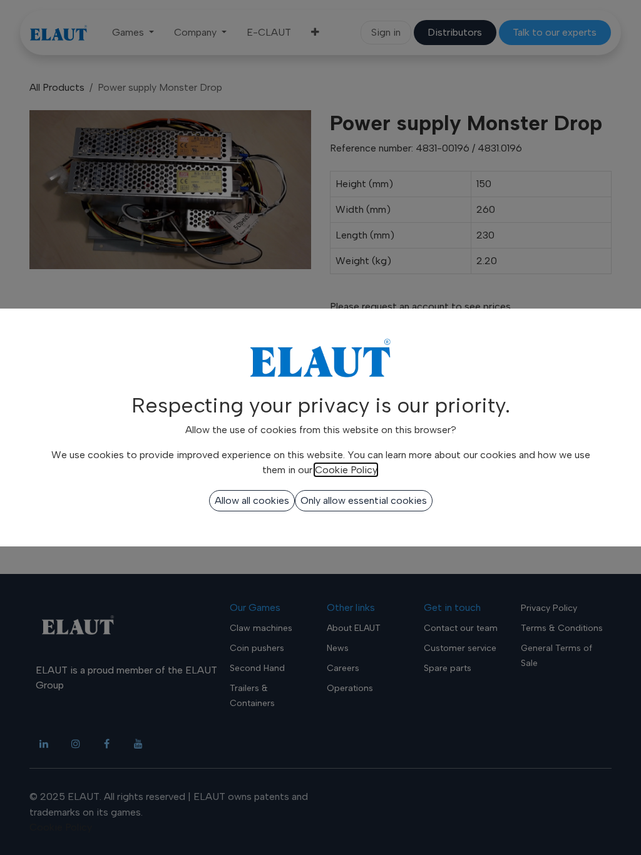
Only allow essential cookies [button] (363, 500)
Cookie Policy (346, 470)
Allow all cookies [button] (252, 500)
